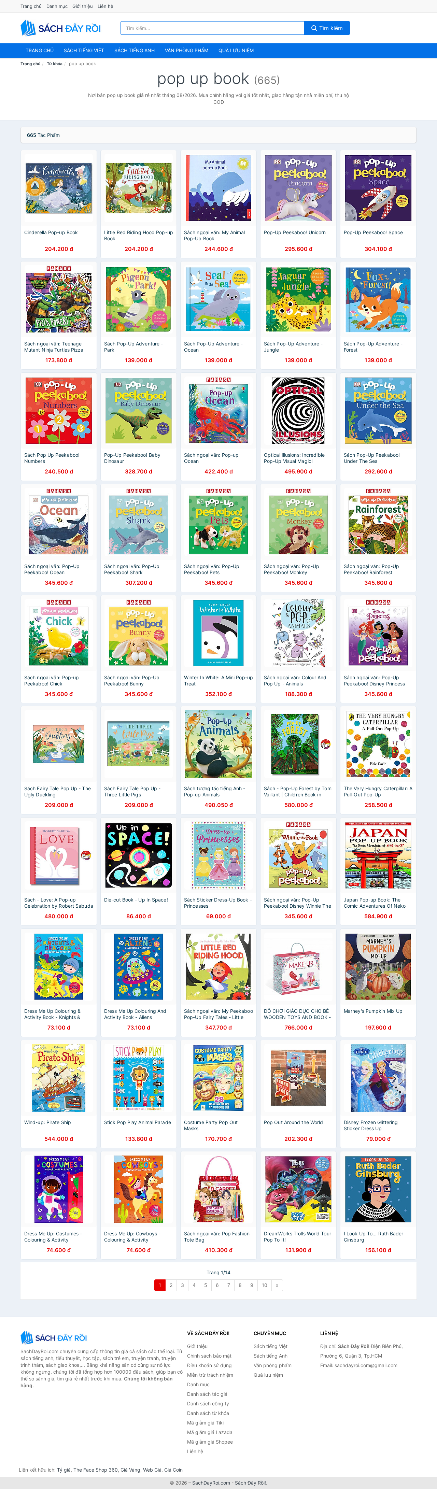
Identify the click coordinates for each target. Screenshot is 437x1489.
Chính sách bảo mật (209, 1356)
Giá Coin (173, 1470)
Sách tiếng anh (134, 50)
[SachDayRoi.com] (61, 28)
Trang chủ (31, 6)
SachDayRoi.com (211, 1483)
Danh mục (57, 6)
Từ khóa (54, 63)
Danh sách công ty (208, 1403)
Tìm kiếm (330, 28)
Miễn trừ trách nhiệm (210, 1375)
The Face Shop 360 (95, 1470)
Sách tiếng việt (84, 50)
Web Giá (152, 1470)
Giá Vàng (130, 1470)
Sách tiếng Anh (270, 1356)
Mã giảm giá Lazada (209, 1432)
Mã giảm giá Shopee (210, 1442)
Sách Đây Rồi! (250, 1483)
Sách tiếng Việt (270, 1346)
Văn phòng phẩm (186, 50)
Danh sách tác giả (207, 1394)
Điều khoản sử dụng (209, 1365)
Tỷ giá (64, 1470)
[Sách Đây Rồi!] (54, 1338)
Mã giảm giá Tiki (205, 1423)
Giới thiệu (82, 6)
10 (264, 1285)
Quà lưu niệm (236, 50)
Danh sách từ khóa (208, 1413)
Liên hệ (105, 6)
